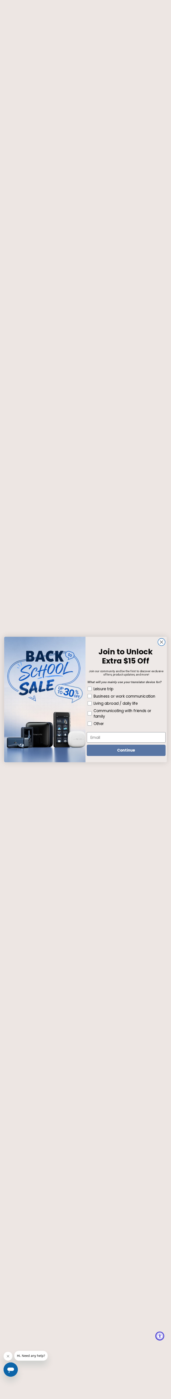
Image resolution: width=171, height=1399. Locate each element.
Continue (126, 750)
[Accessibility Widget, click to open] (159, 1336)
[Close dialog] (161, 642)
